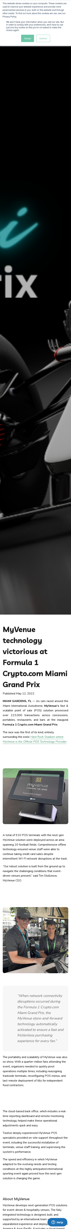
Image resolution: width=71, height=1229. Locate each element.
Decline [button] (43, 38)
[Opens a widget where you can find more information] (57, 1222)
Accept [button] (27, 38)
